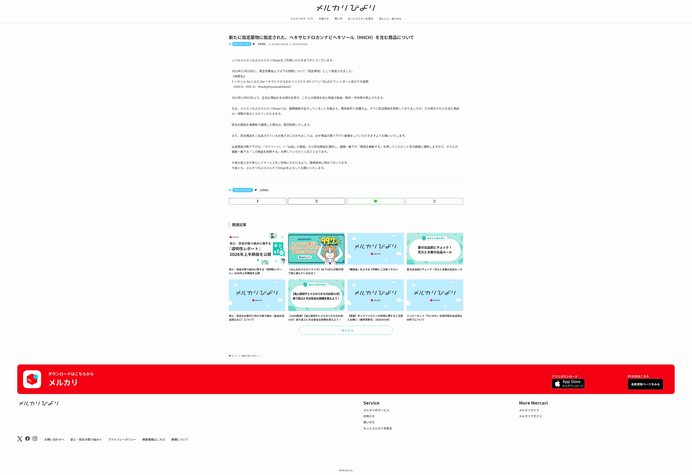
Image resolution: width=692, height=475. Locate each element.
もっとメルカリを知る (377, 428)
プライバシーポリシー (122, 439)
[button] (257, 201)
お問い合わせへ (54, 439)
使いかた (369, 422)
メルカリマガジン (530, 416)
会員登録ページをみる (645, 384)
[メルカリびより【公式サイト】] (346, 8)
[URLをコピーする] (434, 201)
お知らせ (369, 416)
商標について (179, 439)
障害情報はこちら (153, 439)
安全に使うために (242, 43)
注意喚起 (262, 43)
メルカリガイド (529, 410)
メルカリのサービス (376, 410)
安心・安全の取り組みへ (86, 439)
